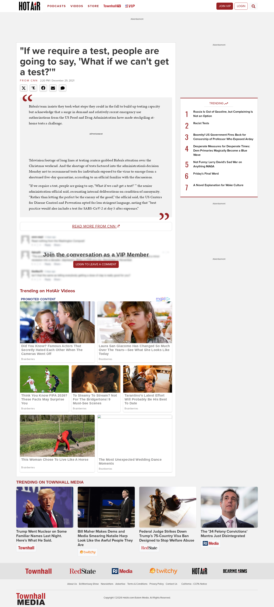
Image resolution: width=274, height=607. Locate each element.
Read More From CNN (94, 226)
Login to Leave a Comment (96, 264)
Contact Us (171, 583)
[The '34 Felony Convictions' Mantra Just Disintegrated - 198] (229, 507)
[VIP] (131, 6)
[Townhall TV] (113, 6)
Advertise (120, 583)
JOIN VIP (225, 6)
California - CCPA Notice (194, 583)
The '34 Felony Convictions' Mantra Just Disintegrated (224, 533)
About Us (72, 583)
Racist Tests (201, 123)
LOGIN (241, 6)
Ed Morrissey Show (89, 583)
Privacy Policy (156, 583)
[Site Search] (253, 6)
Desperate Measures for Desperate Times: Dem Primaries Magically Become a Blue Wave (221, 150)
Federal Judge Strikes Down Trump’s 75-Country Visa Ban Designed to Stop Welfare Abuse (166, 536)
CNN (29, 80)
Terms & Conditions (137, 583)
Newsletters (107, 583)
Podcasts (56, 6)
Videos (76, 6)
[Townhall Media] (30, 598)
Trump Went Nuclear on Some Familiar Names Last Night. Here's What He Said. (41, 536)
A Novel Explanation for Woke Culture (218, 185)
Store (93, 6)
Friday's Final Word (206, 174)
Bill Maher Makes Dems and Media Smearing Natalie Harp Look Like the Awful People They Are (105, 538)
